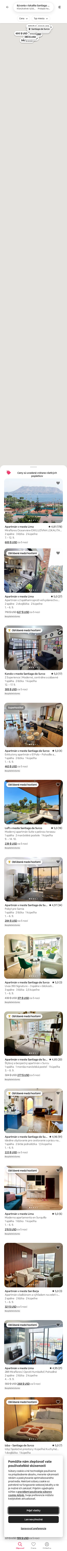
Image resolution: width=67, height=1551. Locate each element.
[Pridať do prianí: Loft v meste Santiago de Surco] (58, 784)
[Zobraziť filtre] (59, 7)
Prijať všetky (34, 1510)
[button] (11, 542)
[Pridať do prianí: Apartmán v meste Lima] (58, 483)
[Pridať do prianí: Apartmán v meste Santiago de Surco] (58, 707)
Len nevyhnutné (34, 1519)
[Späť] (7, 7)
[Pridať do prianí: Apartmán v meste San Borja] (58, 1247)
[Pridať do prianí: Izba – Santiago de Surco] (58, 1401)
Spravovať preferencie (33, 1528)
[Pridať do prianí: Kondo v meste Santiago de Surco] (58, 630)
